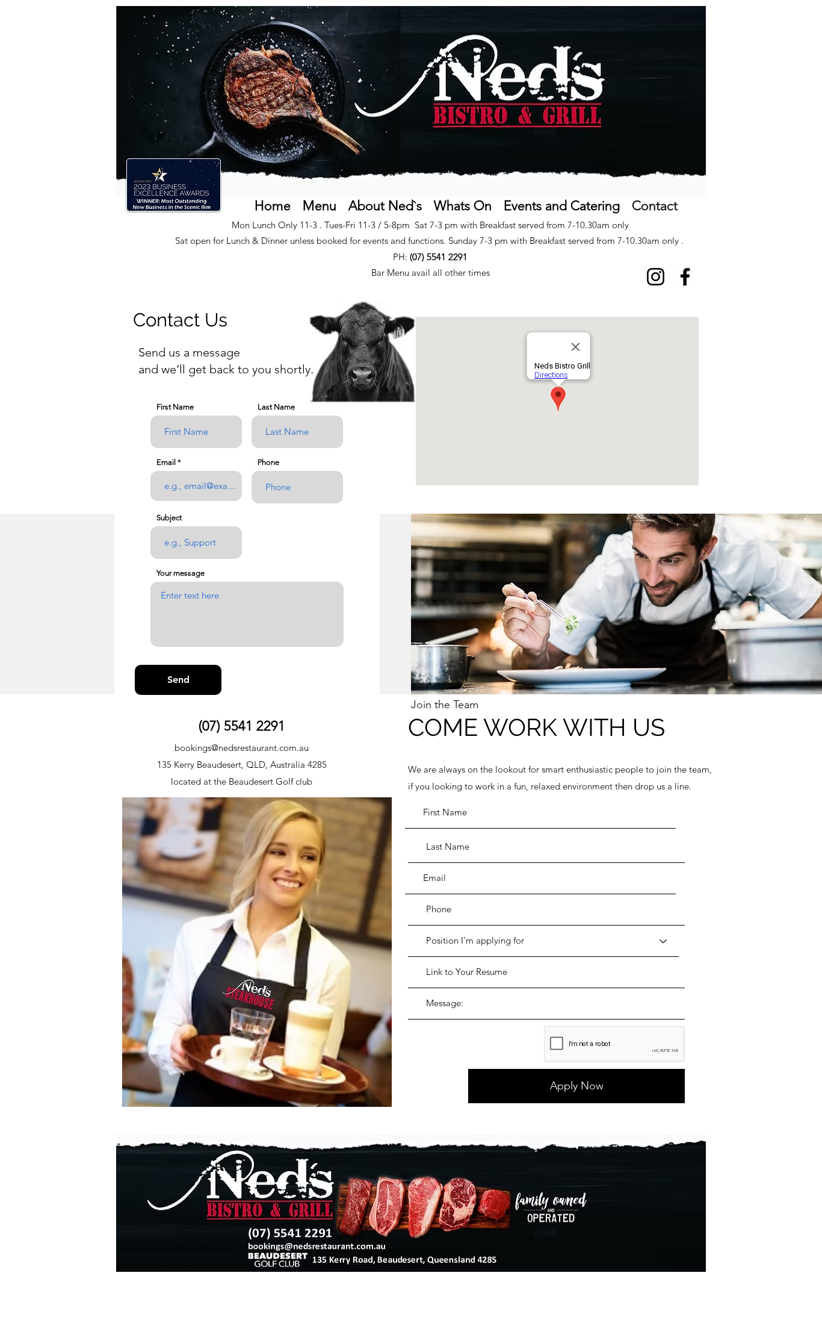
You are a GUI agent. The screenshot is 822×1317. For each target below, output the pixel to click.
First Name (175, 407)
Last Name (276, 407)
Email (166, 462)
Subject (169, 518)
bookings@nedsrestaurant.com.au (242, 747)
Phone (268, 462)
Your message (180, 573)
